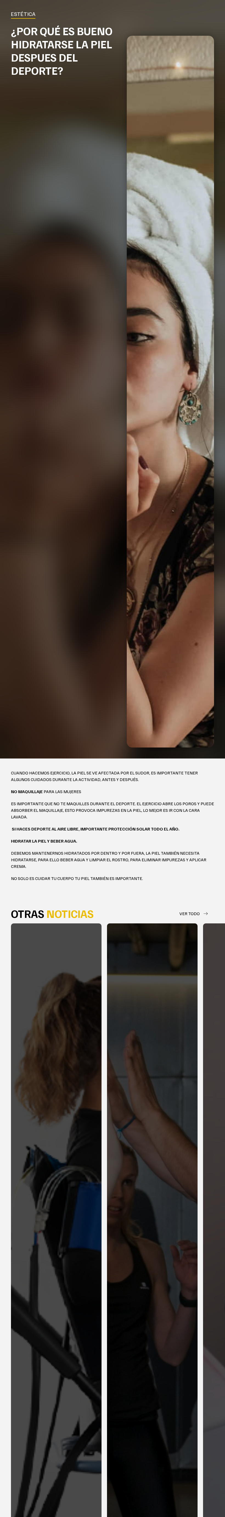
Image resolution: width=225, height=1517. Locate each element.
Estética (23, 13)
